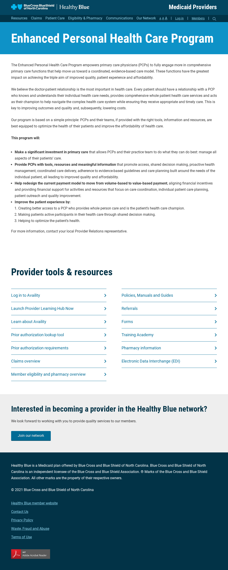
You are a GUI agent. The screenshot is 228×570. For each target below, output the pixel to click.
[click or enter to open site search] (214, 19)
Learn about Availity (28, 321)
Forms (127, 321)
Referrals (130, 308)
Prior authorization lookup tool (37, 334)
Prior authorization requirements (39, 348)
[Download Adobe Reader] (114, 554)
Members (198, 18)
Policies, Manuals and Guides (147, 295)
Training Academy (138, 334)
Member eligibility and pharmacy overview (48, 374)
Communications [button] (119, 18)
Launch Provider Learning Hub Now (42, 308)
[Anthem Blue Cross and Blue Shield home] (50, 7)
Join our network (31, 435)
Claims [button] (36, 18)
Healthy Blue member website (34, 503)
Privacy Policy (22, 520)
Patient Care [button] (55, 18)
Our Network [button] (146, 18)
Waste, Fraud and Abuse (30, 528)
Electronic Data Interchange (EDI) (151, 361)
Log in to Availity (25, 295)
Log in (179, 18)
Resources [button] (19, 18)
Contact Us (19, 512)
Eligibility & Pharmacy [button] (85, 18)
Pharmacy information (141, 348)
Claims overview (25, 361)
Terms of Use (21, 537)
